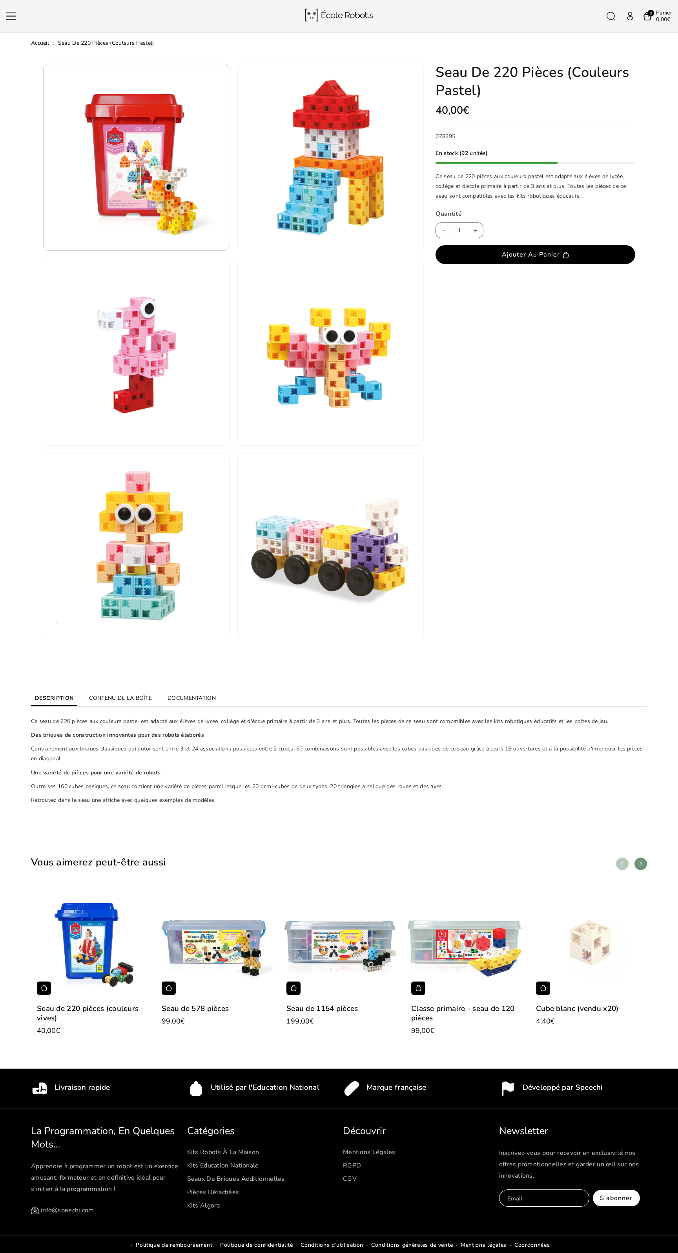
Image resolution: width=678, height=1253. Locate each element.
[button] (12, 16)
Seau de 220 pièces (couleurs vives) (88, 1013)
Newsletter (523, 1131)
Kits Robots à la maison (223, 1152)
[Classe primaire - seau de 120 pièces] (463, 942)
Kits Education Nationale (223, 1165)
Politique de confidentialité (256, 1245)
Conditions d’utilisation (332, 1245)
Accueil (40, 43)
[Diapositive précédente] (622, 864)
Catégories (211, 1131)
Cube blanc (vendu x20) (577, 1008)
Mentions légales (369, 1152)
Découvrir (364, 1131)
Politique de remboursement (174, 1245)
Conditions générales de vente (412, 1245)
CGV (350, 1179)
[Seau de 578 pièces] (214, 942)
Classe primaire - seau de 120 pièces (463, 1013)
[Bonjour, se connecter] (630, 16)
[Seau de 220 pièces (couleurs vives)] (89, 942)
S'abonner (616, 1198)
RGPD (352, 1165)
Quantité (448, 213)
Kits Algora (203, 1205)
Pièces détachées (213, 1192)
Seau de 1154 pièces (322, 1008)
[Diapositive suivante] (640, 864)
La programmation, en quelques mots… (103, 1137)
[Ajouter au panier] (44, 988)
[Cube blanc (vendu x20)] (588, 942)
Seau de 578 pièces (195, 1008)
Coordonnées (532, 1245)
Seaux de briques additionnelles (236, 1179)
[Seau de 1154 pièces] (339, 942)
